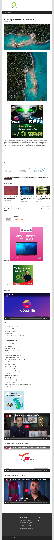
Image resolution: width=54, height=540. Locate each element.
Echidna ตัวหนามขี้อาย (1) (10, 331)
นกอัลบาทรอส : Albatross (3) (11, 375)
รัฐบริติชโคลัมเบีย (45, 177)
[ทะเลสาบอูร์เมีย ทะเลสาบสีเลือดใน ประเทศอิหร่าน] (11, 195)
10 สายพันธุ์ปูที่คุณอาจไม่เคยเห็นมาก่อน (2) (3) (15, 377)
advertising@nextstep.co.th (26, 528)
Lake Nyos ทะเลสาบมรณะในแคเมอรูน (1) (14, 335)
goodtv (15, 177)
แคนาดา (10, 178)
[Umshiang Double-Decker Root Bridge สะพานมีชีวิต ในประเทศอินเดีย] (43, 195)
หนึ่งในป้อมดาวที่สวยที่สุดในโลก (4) (13, 355)
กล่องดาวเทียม (20, 177)
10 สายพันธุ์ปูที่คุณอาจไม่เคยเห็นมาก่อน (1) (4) (15, 357)
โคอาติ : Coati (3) (8, 386)
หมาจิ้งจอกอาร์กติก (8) (10, 348)
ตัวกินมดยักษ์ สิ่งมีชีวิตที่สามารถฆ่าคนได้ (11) (15, 343)
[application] (27, 306)
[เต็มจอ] (48, 318)
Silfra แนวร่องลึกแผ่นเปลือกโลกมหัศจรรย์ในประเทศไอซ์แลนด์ (27, 198)
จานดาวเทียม (35, 177)
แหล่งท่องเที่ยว (6, 17)
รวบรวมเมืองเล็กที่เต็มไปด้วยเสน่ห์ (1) (13, 329)
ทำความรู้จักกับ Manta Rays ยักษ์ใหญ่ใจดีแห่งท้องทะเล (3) (18, 384)
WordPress (42, 538)
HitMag (48, 538)
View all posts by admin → (19, 219)
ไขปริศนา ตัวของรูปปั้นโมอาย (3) (12, 371)
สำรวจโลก (6, 178)
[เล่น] (5, 318)
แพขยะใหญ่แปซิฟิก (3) (10, 368)
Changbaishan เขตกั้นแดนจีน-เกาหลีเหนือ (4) (15, 359)
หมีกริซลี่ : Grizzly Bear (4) (10, 364)
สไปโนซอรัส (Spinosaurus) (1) (11, 326)
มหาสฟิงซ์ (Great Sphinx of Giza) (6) (13, 350)
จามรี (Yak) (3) (8, 373)
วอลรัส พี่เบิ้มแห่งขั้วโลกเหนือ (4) (12, 362)
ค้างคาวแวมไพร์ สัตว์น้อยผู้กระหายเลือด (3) (14, 380)
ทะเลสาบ (39, 177)
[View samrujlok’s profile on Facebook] (37, 520)
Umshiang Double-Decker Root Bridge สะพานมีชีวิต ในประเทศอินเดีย (43, 198)
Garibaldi (10, 177)
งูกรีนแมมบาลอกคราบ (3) (10, 382)
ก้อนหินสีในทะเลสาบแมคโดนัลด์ (25, 169)
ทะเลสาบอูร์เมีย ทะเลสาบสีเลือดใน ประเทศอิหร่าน (10, 197)
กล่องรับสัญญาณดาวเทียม (27, 177)
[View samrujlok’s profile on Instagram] (40, 520)
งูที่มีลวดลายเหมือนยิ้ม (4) (10, 366)
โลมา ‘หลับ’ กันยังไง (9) (10, 346)
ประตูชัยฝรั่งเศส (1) (9, 333)
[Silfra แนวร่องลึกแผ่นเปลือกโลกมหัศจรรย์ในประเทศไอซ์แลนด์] (27, 195)
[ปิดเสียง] (46, 318)
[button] (14, 5)
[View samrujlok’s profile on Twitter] (38, 520)
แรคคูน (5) (7, 353)
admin (14, 21)
